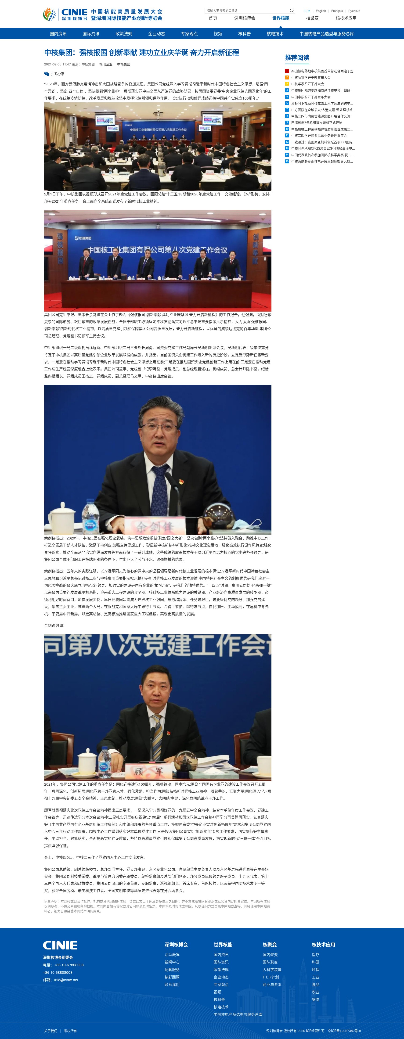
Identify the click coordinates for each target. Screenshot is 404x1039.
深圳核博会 (244, 18)
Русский (354, 11)
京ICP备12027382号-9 (344, 1031)
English (321, 11)
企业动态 (156, 34)
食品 (315, 985)
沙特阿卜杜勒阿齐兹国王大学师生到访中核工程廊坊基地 (323, 103)
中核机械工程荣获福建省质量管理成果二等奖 (323, 129)
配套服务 (172, 970)
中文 (307, 11)
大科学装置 (272, 970)
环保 (315, 970)
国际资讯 (91, 34)
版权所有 (70, 1031)
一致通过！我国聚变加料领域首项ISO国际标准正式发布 (323, 142)
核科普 (244, 34)
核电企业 (105, 64)
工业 (315, 977)
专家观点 (189, 34)
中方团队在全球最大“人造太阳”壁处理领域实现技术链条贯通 (323, 110)
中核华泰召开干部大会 (307, 84)
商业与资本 (272, 985)
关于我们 (50, 1031)
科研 (315, 962)
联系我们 (172, 985)
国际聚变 (270, 962)
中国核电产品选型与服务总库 (326, 34)
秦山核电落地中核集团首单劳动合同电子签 (322, 71)
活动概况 (172, 955)
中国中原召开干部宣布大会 (311, 97)
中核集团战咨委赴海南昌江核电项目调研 (320, 91)
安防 (315, 1000)
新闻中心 (172, 962)
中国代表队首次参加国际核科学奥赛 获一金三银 (323, 155)
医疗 (315, 955)
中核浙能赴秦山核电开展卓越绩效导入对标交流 (323, 162)
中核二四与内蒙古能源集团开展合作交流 (320, 116)
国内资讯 (58, 34)
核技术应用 (346, 18)
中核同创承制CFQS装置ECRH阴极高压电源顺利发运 (323, 149)
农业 (315, 992)
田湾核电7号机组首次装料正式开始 (316, 123)
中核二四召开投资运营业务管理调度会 (319, 136)
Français (337, 11)
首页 (213, 18)
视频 (218, 34)
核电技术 (275, 34)
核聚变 (312, 18)
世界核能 (280, 18)
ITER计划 (271, 977)
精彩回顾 (172, 977)
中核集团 (123, 64)
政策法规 (123, 34)
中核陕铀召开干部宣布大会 (311, 78)
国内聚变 (270, 955)
